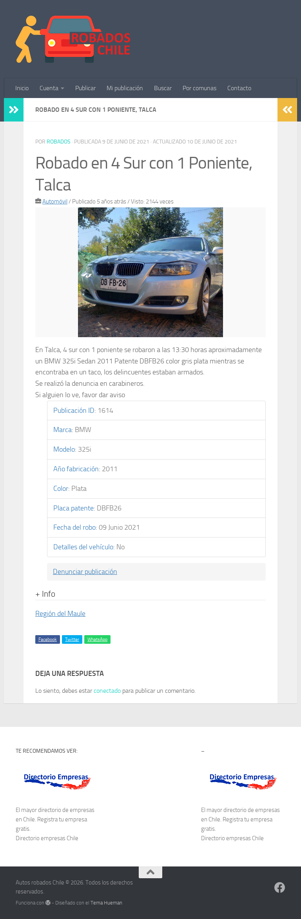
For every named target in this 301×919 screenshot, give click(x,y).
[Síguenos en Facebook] (279, 887)
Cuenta (49, 88)
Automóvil (54, 201)
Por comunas (199, 88)
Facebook (47, 639)
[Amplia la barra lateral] (14, 110)
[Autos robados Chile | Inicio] (73, 39)
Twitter (72, 639)
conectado (107, 690)
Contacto (239, 88)
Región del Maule (60, 613)
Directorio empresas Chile (47, 838)
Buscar (163, 88)
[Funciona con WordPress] (48, 902)
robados (59, 141)
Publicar (85, 88)
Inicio (22, 88)
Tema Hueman (106, 903)
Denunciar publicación (85, 571)
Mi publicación (125, 88)
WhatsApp (97, 639)
